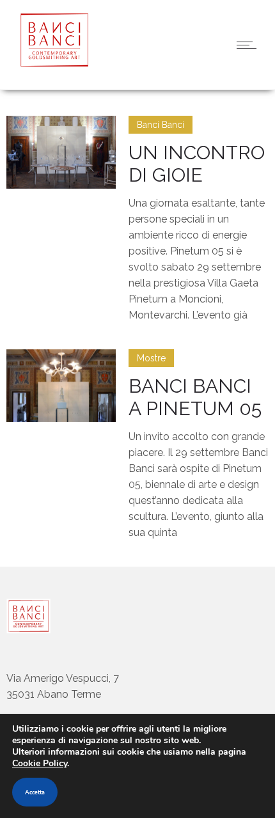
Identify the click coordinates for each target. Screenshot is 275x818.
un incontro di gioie (197, 163)
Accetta (35, 792)
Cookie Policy (39, 763)
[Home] (51, 64)
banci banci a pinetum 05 (195, 397)
